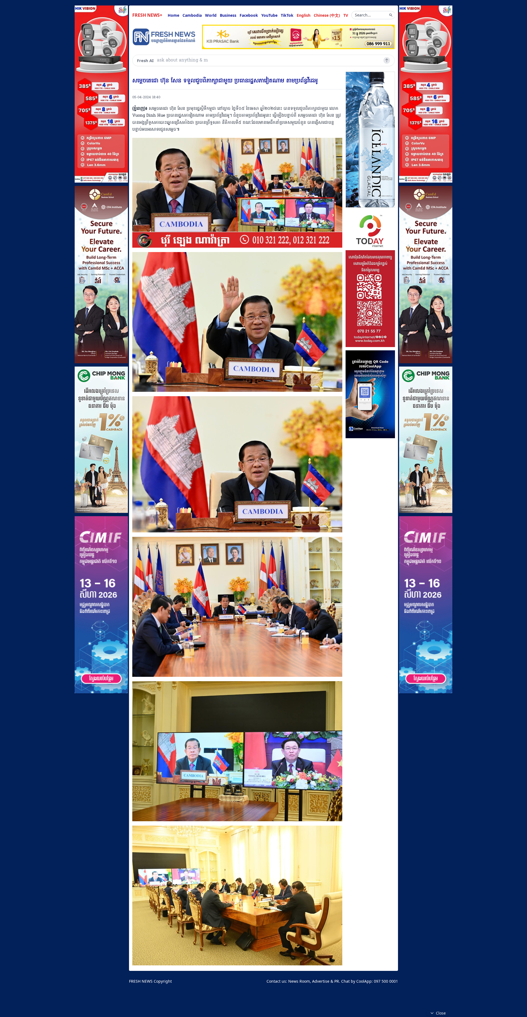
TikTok (287, 15)
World (211, 15)
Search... (363, 15)
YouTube (269, 15)
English (303, 15)
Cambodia (192, 15)
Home (173, 15)
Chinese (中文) (327, 15)
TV (345, 15)
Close (441, 1013)
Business (228, 15)
